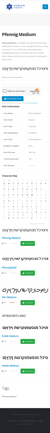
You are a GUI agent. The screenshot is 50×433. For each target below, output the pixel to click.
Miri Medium (9, 297)
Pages (41, 421)
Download (29, 243)
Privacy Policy (12, 421)
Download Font (13, 98)
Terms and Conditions (32, 103)
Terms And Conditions (28, 421)
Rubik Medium (10, 336)
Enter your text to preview (12, 77)
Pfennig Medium (11, 238)
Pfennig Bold (9, 267)
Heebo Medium (10, 365)
